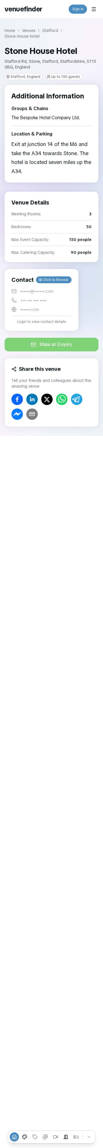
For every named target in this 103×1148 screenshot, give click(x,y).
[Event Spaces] (65, 1136)
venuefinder (23, 9)
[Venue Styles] (24, 1136)
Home (10, 30)
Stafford (50, 30)
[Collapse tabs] (89, 1136)
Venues (28, 30)
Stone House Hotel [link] (22, 36)
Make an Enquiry (55, 344)
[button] (41, 300)
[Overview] (14, 1136)
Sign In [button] (78, 9)
